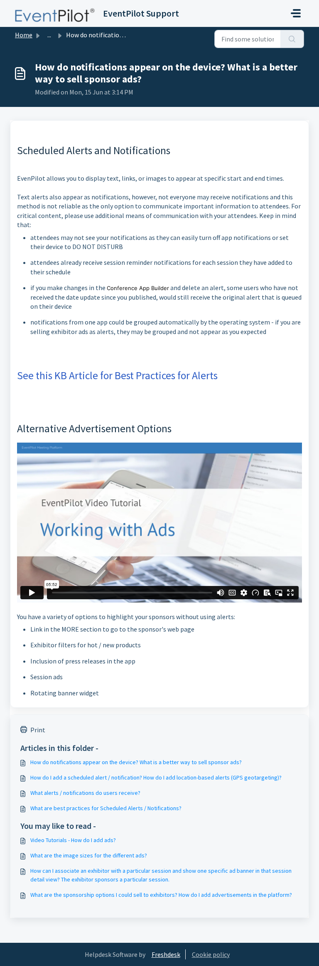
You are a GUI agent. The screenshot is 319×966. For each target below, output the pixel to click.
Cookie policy (211, 954)
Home (23, 35)
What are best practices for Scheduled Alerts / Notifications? (106, 808)
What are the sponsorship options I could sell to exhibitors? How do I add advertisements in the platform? (161, 894)
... (49, 35)
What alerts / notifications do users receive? (85, 793)
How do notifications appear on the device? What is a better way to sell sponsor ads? (136, 762)
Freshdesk (166, 954)
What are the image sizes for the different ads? (88, 855)
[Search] (292, 39)
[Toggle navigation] (295, 13)
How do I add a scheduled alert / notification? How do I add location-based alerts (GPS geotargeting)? (156, 777)
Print (37, 730)
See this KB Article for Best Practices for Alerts (117, 375)
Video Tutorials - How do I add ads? (73, 840)
